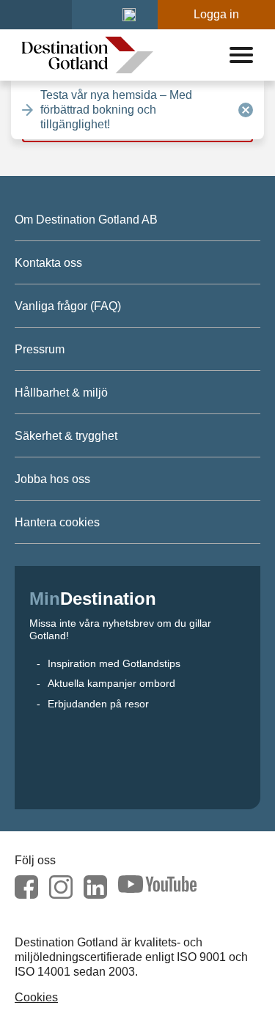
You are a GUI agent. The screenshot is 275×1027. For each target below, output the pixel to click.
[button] (129, 14)
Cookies (36, 997)
